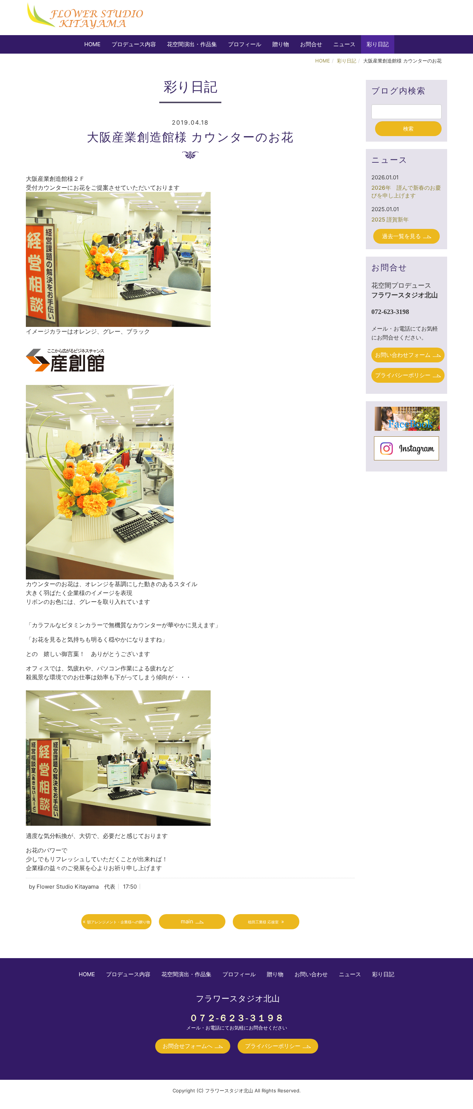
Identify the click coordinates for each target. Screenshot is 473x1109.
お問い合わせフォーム (403, 354)
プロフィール (244, 44)
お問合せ (311, 44)
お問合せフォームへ (187, 1045)
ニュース (344, 44)
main (187, 921)
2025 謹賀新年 (390, 219)
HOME (92, 44)
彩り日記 (378, 44)
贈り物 (280, 44)
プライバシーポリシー (403, 375)
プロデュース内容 (134, 44)
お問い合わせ (311, 974)
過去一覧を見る (401, 236)
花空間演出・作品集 (192, 44)
